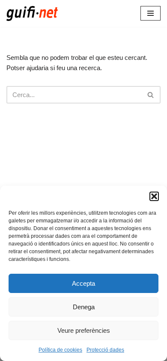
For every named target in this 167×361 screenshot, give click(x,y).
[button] (154, 196)
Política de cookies (60, 350)
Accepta (83, 283)
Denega (84, 307)
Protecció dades (105, 350)
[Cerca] (151, 95)
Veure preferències (83, 330)
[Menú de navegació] (150, 13)
